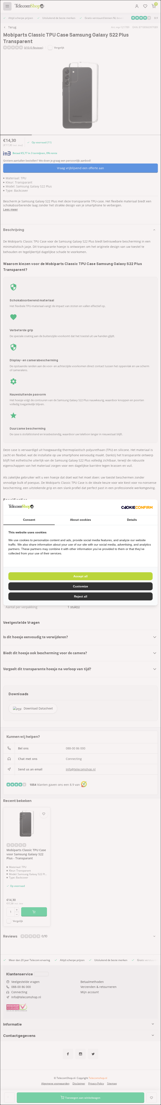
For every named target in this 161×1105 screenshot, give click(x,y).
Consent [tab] (29, 519)
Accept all (80, 576)
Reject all (80, 596)
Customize (80, 586)
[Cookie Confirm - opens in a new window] (137, 507)
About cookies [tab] (80, 519)
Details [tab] (132, 519)
